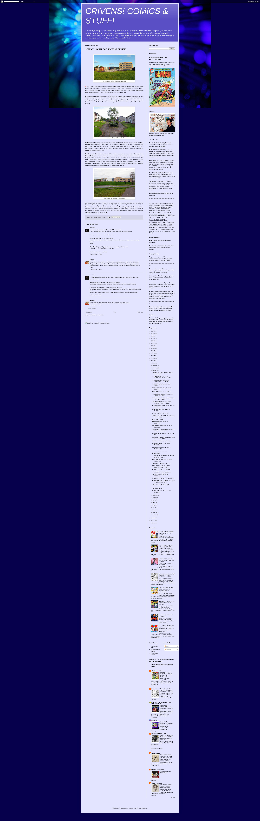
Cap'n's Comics (155, 753)
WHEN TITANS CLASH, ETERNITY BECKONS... (161, 491)
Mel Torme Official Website (155, 650)
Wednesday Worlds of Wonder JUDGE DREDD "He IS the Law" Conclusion (166, 674)
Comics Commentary (156, 783)
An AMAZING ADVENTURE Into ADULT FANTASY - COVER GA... (163, 430)
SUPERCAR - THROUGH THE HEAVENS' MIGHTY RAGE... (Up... (163, 481)
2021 (152, 343)
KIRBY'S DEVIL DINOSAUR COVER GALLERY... (162, 426)
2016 (152, 356)
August (154, 497)
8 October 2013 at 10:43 (96, 269)
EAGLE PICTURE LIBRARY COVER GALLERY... (162, 388)
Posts (167, 646)
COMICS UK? (156, 453)
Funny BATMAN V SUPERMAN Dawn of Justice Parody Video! (165, 706)
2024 (152, 336)
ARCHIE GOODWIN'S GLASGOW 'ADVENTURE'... (161, 447)
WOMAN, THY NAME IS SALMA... (161, 472)
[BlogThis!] (114, 217)
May (154, 505)
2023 (152, 338)
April (154, 507)
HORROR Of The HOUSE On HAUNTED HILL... (163, 434)
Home (114, 312)
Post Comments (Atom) (97, 315)
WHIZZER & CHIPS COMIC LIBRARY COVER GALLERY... (162, 394)
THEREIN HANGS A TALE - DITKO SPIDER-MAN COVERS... (166, 602)
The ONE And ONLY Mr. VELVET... (161, 463)
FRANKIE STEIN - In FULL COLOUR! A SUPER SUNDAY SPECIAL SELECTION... (166, 590)
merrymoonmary (132, 808)
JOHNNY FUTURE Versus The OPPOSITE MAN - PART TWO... (163, 416)
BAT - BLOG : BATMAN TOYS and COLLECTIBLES (161, 703)
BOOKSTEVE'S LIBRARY (158, 734)
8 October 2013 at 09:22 (96, 254)
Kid (91, 259)
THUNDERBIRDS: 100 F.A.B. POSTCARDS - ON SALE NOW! (161, 376)
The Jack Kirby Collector (154, 653)
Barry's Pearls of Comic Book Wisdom (161, 689)
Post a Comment (92, 308)
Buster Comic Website (157, 749)
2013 (152, 363)
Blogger (145, 808)
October (155, 370)
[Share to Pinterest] (120, 217)
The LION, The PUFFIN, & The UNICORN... (160, 475)
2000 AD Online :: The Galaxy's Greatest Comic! (162, 665)
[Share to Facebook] (118, 217)
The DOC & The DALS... (158, 488)
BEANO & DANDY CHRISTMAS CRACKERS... (161, 444)
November (155, 368)
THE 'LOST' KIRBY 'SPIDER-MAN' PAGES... (161, 384)
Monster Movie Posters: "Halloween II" (165, 771)
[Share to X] (116, 217)
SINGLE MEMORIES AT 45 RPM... (161, 469)
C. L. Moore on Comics (165, 784)
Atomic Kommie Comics (157, 671)
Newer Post (89, 312)
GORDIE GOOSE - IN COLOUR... (161, 391)
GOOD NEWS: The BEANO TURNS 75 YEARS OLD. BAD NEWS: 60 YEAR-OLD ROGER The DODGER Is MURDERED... (166, 628)
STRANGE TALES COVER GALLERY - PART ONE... (162, 460)
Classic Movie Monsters (157, 769)
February (155, 512)
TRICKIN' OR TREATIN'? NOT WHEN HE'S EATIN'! (162, 373)
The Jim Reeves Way (154, 646)
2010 (152, 523)
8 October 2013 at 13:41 (96, 305)
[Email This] (112, 217)
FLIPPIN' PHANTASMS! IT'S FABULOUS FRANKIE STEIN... (163, 406)
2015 (152, 358)
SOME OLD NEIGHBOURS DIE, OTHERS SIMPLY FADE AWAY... (163, 437)
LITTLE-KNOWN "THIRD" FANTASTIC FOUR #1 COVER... (166, 533)
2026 (152, 331)
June (154, 502)
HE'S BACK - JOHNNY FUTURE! (161, 441)
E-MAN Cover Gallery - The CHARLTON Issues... (158, 58)
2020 (152, 346)
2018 (152, 351)
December (155, 365)
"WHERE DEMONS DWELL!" (160, 451)
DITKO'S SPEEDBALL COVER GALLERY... (160, 422)
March (154, 510)
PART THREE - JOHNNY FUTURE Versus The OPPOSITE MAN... (163, 398)
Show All (173, 797)
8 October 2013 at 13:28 (96, 295)
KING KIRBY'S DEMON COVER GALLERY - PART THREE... (161, 466)
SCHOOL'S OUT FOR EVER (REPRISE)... (163, 478)
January (155, 515)
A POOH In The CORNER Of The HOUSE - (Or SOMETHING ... (163, 456)
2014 (152, 361)
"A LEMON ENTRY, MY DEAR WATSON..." (160, 485)
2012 (152, 518)
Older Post (140, 312)
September (155, 495)
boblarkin (154, 720)
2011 (152, 520)
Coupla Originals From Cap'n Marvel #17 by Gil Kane (166, 756)
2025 (152, 333)
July (154, 500)
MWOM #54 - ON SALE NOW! (160, 413)
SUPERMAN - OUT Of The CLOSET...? (166, 615)
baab (91, 227)
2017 (152, 353)
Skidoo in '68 (163, 735)
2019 (152, 348)
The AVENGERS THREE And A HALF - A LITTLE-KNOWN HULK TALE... (166, 575)
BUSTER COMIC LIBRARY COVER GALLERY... (161, 410)
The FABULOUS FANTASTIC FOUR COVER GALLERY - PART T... (162, 402)
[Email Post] (109, 217)
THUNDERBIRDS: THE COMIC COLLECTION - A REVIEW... (160, 380)
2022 (152, 341)
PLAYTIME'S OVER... (158, 419)
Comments (168, 649)
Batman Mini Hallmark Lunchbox (165, 722)
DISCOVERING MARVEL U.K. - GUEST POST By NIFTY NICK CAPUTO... (166, 546)
